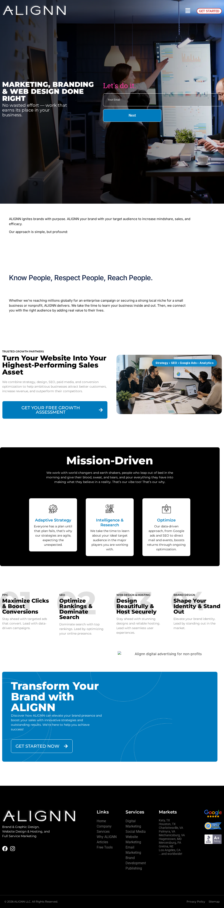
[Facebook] (5, 848)
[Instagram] (12, 848)
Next (132, 115)
